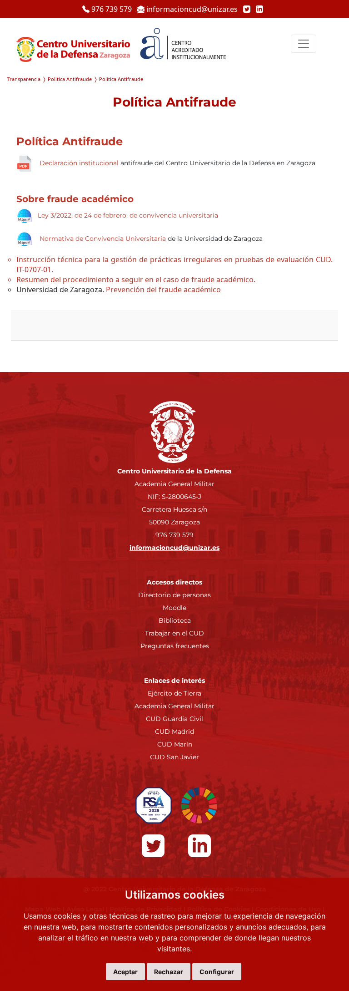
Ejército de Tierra (174, 693)
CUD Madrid (174, 731)
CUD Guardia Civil (174, 719)
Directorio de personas (174, 595)
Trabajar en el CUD (174, 633)
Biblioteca (175, 620)
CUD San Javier (174, 757)
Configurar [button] (216, 972)
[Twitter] (245, 9)
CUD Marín (174, 744)
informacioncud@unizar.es (192, 9)
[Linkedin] (257, 9)
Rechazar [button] (168, 972)
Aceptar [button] (125, 972)
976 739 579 (112, 9)
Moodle (174, 608)
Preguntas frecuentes (174, 646)
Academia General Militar (174, 706)
